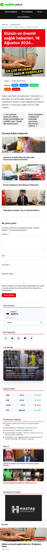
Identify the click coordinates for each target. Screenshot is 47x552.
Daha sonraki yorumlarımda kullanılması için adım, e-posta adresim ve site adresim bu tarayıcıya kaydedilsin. (23, 288)
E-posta (6, 265)
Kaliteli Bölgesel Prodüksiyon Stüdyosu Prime (21, 428)
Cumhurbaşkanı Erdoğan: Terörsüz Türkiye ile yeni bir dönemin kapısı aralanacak (24, 433)
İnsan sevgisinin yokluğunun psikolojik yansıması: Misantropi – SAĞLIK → (36, 120)
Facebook (24, 85)
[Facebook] (5, 338)
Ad (4, 256)
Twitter (15, 85)
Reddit (7, 89)
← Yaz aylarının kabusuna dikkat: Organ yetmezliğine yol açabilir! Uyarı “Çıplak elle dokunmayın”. (13, 119)
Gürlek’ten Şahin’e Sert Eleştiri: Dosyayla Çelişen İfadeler (22, 424)
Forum (39, 12)
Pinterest (16, 89)
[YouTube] (25, 338)
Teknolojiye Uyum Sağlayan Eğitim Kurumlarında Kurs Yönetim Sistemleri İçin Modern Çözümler (23, 438)
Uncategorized (15, 24)
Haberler (5, 24)
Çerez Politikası (23, 17)
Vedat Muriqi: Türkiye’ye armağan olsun (19, 430)
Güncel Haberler (11, 12)
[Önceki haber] (35, 354)
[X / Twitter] (12, 338)
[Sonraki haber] (40, 354)
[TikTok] (31, 338)
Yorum (5, 234)
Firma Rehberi (27, 12)
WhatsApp (34, 85)
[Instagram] (18, 338)
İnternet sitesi (7, 274)
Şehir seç (9, 318)
